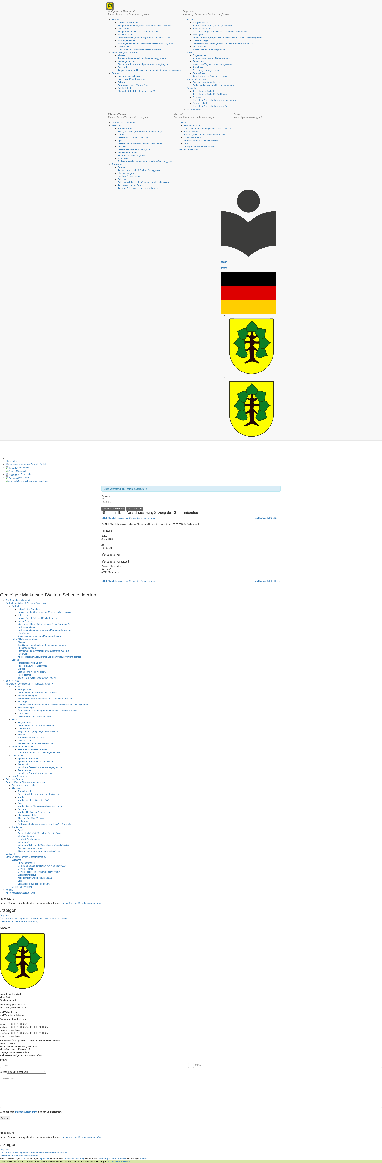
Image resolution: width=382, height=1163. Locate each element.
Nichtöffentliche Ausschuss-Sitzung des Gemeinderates (128, 517)
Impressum (44, 1158)
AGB (22, 1158)
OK (108, 1161)
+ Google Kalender (113, 509)
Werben (144, 1158)
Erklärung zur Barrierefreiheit (112, 1158)
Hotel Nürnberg (31, 921)
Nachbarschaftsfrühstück (267, 517)
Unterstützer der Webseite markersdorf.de (82, 903)
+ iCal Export (135, 509)
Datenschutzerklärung (26, 1111)
